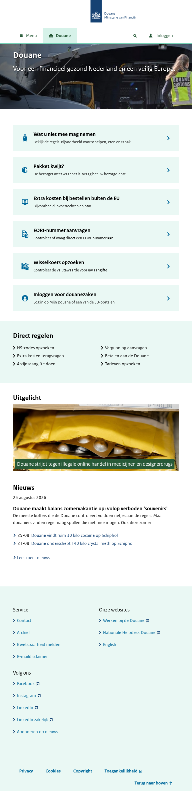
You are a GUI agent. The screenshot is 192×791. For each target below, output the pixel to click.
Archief (23, 632)
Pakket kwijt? (49, 166)
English (109, 644)
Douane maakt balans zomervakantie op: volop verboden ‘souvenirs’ (90, 509)
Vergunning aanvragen (126, 348)
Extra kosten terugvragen (40, 356)
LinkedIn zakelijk (32, 719)
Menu (31, 35)
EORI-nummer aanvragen (62, 230)
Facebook (26, 683)
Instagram (26, 695)
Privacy (26, 771)
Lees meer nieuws (33, 557)
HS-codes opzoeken (35, 348)
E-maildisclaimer (32, 656)
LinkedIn (25, 707)
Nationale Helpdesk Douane (129, 632)
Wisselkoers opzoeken (59, 262)
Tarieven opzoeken (122, 364)
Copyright (82, 771)
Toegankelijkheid (121, 771)
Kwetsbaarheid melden (38, 644)
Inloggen (164, 35)
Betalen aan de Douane (127, 356)
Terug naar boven (151, 783)
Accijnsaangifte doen (36, 364)
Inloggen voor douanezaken (65, 294)
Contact (24, 620)
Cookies (53, 771)
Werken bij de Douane (123, 620)
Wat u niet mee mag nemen (65, 134)
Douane (63, 35)
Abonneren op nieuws (37, 731)
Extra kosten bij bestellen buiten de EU (77, 198)
